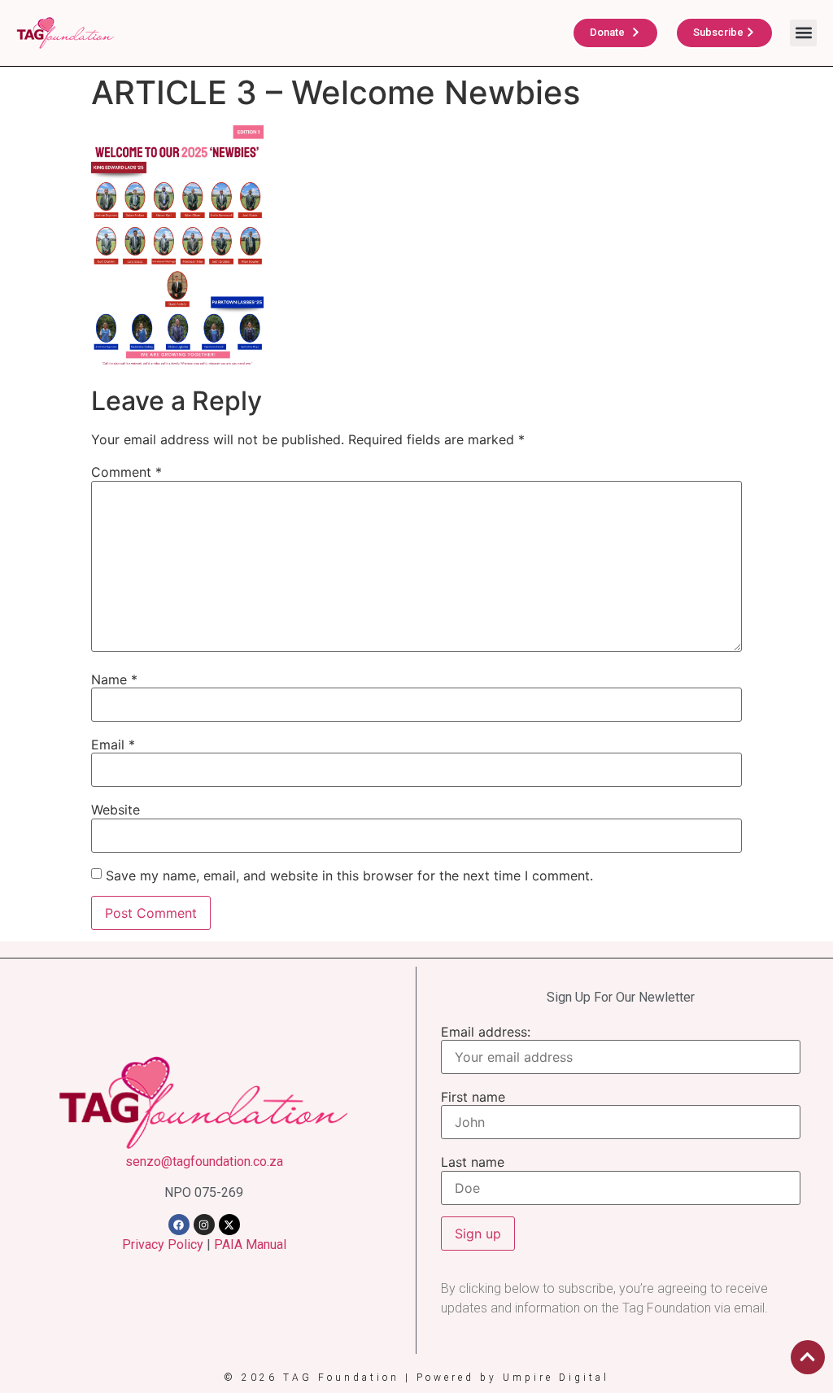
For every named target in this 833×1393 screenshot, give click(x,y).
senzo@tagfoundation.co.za (204, 1161)
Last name (472, 1161)
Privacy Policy (162, 1244)
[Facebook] (179, 1224)
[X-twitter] (229, 1224)
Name (114, 679)
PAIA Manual (250, 1244)
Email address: (485, 1031)
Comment (126, 471)
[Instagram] (204, 1224)
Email (113, 744)
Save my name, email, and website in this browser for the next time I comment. (349, 875)
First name (473, 1096)
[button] (803, 33)
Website (115, 809)
